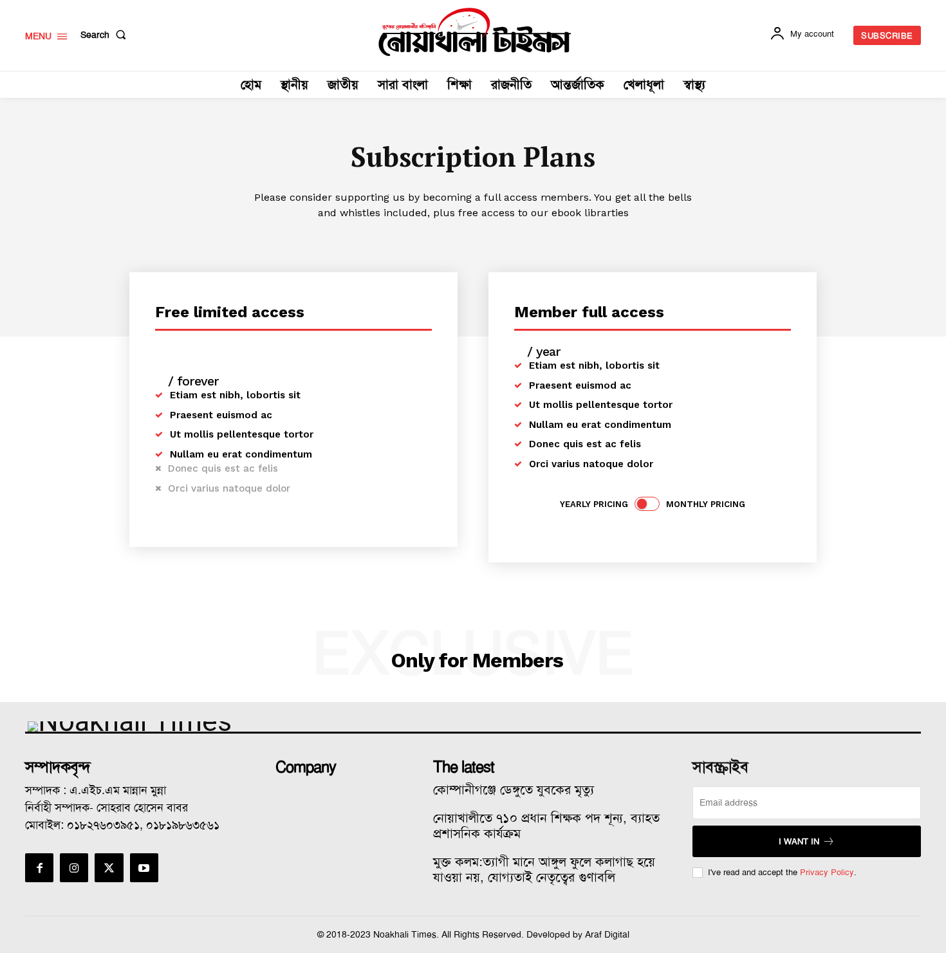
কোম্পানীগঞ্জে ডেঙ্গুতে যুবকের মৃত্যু (513, 789)
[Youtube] (144, 867)
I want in (799, 841)
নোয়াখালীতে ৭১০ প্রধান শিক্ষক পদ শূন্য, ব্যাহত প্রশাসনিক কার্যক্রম (546, 826)
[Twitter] (109, 867)
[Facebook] (39, 867)
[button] (105, 34)
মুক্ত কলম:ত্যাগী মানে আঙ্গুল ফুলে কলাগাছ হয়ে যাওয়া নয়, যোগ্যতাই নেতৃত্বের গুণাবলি (544, 869)
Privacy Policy (827, 872)
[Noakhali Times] (475, 32)
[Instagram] (74, 867)
